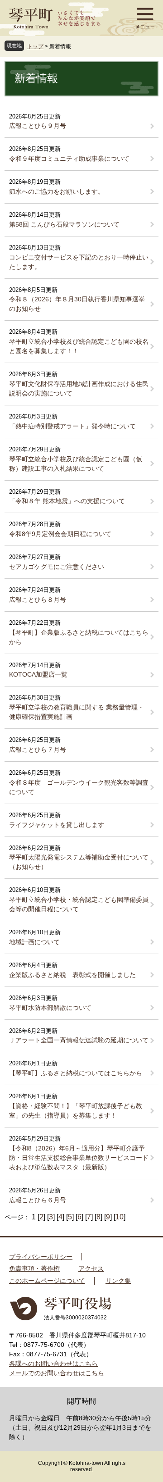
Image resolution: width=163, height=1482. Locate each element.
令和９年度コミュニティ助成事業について (69, 158)
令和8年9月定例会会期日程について (60, 533)
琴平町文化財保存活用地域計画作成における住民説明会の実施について (79, 388)
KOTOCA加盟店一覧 (38, 674)
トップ (35, 46)
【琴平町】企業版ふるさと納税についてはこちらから (79, 637)
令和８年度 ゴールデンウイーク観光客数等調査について (79, 787)
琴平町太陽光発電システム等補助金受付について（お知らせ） (79, 862)
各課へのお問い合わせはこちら (53, 1363)
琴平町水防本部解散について (50, 1007)
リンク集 (118, 1280)
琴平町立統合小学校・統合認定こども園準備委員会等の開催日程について (79, 904)
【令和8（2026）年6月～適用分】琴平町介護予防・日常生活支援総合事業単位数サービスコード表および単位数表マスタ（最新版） (79, 1158)
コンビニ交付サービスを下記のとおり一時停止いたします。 (79, 262)
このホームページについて (47, 1280)
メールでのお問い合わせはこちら (56, 1373)
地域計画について (34, 942)
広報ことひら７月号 (37, 749)
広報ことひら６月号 (37, 1200)
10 (119, 1217)
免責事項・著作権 (34, 1268)
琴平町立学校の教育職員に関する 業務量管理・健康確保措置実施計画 (76, 712)
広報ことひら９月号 (37, 125)
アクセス (91, 1268)
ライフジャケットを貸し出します (56, 824)
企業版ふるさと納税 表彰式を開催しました (72, 974)
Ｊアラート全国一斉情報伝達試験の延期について (79, 1040)
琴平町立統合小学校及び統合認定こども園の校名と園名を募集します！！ (79, 346)
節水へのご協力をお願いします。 (56, 191)
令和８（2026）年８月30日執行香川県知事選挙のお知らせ (77, 303)
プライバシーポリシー (40, 1256)
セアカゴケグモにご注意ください (56, 566)
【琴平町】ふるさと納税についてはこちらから (75, 1073)
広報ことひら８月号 (37, 599)
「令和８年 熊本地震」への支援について (67, 501)
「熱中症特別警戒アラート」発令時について (72, 426)
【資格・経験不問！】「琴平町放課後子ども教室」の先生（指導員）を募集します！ (75, 1110)
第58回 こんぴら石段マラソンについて (64, 224)
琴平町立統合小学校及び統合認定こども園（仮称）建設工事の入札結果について (75, 463)
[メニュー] (144, 18)
